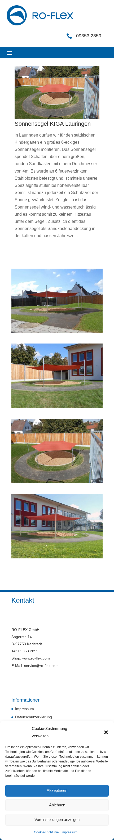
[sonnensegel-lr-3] (57, 333)
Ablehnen (57, 805)
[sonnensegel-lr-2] (57, 408)
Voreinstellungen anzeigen (57, 819)
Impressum (69, 832)
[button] (106, 732)
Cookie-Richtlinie (46, 832)
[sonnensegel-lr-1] (57, 558)
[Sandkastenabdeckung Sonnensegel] (57, 483)
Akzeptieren (57, 790)
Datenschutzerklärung (33, 717)
